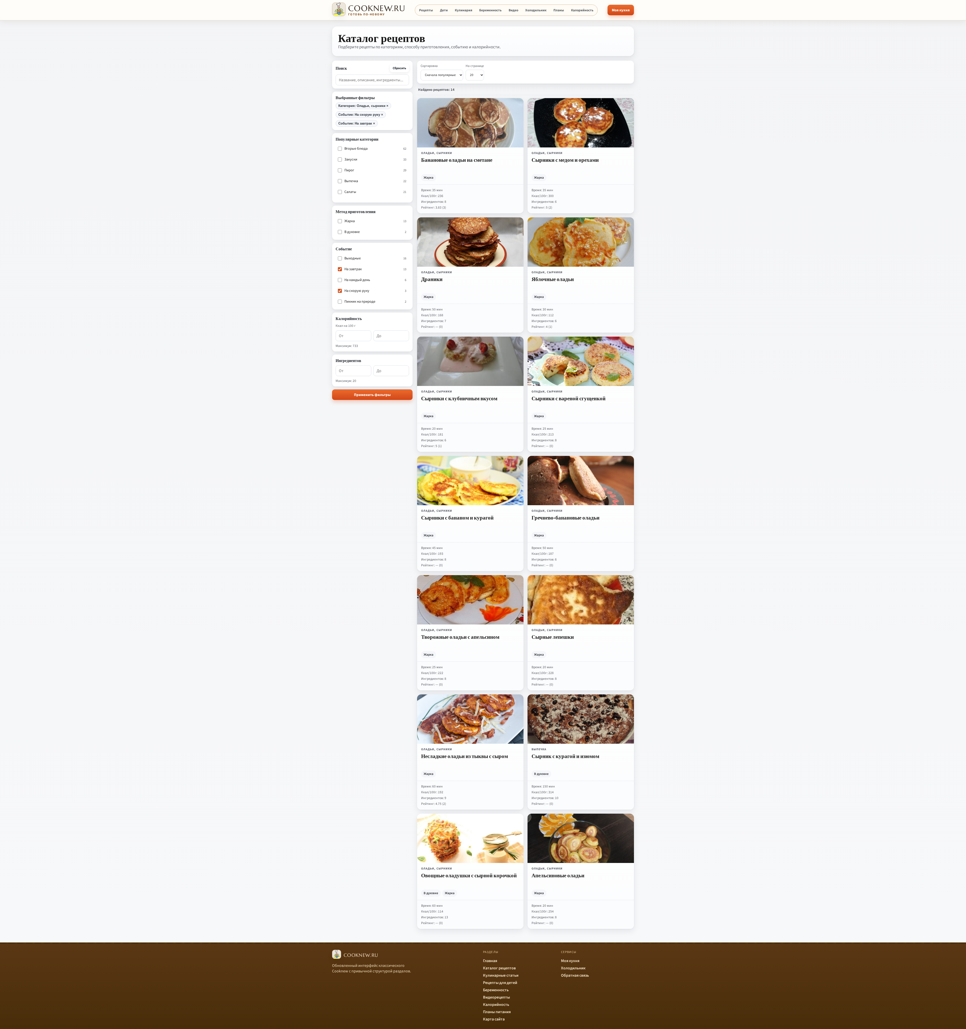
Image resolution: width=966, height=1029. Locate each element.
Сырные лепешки (553, 637)
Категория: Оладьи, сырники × (363, 106)
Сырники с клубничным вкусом (459, 398)
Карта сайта (494, 1019)
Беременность (490, 10)
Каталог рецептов (499, 968)
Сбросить (399, 68)
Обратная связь (575, 975)
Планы (558, 10)
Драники (431, 279)
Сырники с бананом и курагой (457, 517)
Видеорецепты (496, 997)
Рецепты (426, 10)
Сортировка (429, 66)
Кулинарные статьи (500, 975)
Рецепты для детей (500, 982)
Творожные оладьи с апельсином (460, 637)
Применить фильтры (372, 395)
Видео (513, 10)
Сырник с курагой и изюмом (565, 756)
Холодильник (535, 10)
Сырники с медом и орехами (565, 159)
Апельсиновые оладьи (558, 875)
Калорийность (582, 10)
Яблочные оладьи (553, 279)
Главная (490, 961)
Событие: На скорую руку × (360, 114)
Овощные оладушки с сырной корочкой (469, 875)
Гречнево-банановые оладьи (565, 517)
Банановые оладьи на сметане (456, 159)
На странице (475, 66)
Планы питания (497, 1012)
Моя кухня (621, 10)
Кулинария (463, 10)
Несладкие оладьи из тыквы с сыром (464, 756)
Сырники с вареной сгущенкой (569, 398)
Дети (444, 10)
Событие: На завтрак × (356, 123)
